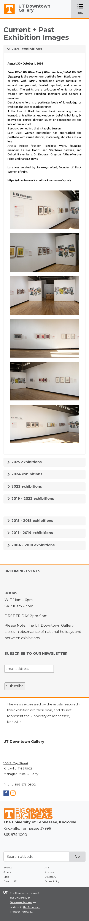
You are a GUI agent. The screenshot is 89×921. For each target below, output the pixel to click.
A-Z (46, 867)
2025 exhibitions (26, 462)
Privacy (49, 872)
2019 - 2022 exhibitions (32, 499)
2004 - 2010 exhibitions (32, 545)
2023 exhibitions (26, 486)
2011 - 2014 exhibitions (31, 533)
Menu (82, 9)
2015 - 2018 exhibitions (31, 521)
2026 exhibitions (26, 49)
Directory (50, 876)
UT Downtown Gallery (34, 8)
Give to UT (9, 881)
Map (6, 876)
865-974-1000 (15, 835)
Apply (7, 872)
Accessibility (51, 881)
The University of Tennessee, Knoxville (7, 14)
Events (7, 867)
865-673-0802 (25, 784)
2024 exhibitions (26, 474)
